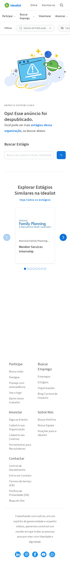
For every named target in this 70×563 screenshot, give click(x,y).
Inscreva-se (48, 5)
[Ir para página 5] (36, 269)
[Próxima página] (63, 237)
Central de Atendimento (17, 468)
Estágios (43, 382)
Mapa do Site (17, 501)
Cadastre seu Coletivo (17, 437)
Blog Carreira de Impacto (47, 396)
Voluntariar (45, 16)
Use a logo (15, 393)
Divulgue (14, 377)
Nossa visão (16, 372)
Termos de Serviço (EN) (20, 483)
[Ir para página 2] (28, 269)
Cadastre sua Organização (17, 427)
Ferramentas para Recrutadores (20, 447)
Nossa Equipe (46, 425)
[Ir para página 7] (42, 269)
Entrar (34, 5)
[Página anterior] (6, 237)
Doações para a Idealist (47, 433)
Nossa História (47, 420)
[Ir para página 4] (33, 269)
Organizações (46, 388)
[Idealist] (12, 5)
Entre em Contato (20, 476)
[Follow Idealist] (18, 554)
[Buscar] (61, 5)
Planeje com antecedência (17, 385)
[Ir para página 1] (25, 269)
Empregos (44, 377)
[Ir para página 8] (45, 269)
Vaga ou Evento (18, 420)
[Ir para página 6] (39, 269)
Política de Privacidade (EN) (19, 493)
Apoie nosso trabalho (16, 400)
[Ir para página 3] (31, 269)
